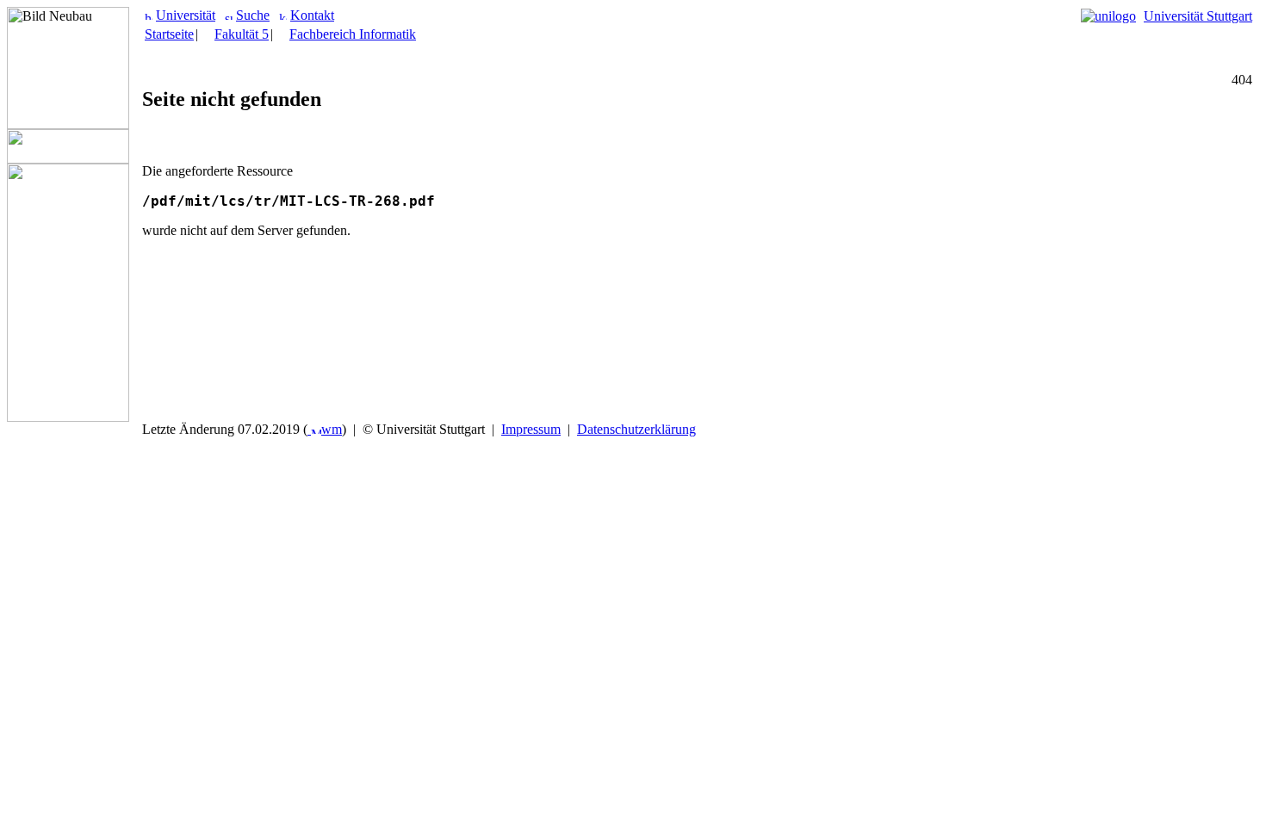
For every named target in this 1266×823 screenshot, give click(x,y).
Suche (253, 15)
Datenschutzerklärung (636, 429)
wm (331, 429)
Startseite (169, 34)
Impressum (531, 429)
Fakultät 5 (241, 34)
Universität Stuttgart (1198, 16)
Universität (185, 15)
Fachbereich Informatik (352, 34)
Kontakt (312, 15)
